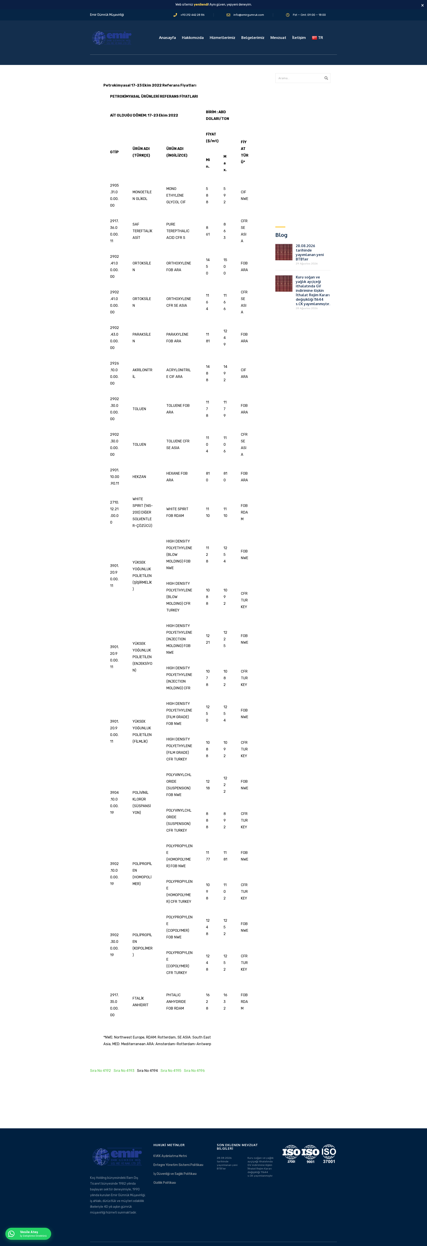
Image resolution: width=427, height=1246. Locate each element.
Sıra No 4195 (171, 1071)
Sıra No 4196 (194, 1071)
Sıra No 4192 (100, 1071)
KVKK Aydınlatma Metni (170, 1156)
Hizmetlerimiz (222, 37)
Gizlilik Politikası (164, 1183)
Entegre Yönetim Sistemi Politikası (178, 1165)
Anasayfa (167, 37)
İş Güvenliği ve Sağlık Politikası (175, 1174)
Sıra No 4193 (124, 1071)
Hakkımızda (193, 37)
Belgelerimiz (252, 37)
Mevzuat (278, 37)
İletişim (299, 37)
